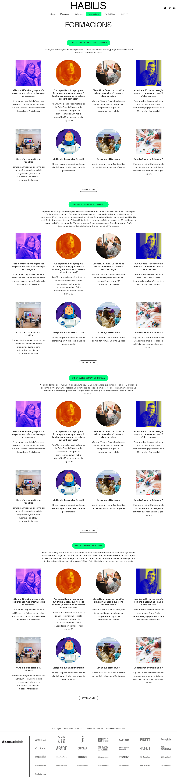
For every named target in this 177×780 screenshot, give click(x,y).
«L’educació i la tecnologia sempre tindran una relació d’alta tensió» (148, 93)
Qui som (79, 14)
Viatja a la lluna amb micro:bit (68, 159)
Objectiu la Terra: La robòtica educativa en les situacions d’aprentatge (108, 93)
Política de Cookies (94, 728)
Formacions (93, 14)
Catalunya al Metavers (109, 159)
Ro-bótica (110, 14)
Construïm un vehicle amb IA (148, 159)
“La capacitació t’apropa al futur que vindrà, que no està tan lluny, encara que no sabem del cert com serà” (68, 94)
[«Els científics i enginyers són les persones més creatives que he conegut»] (28, 73)
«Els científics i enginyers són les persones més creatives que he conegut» (28, 93)
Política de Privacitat (73, 728)
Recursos (64, 14)
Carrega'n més (88, 189)
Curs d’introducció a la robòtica (28, 160)
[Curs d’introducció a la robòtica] (28, 141)
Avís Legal (56, 728)
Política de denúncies (115, 728)
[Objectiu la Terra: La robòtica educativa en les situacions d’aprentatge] (108, 73)
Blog (53, 14)
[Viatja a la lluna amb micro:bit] (68, 141)
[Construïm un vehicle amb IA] (148, 141)
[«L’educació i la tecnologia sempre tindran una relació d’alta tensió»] (148, 73)
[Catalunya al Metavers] (108, 141)
